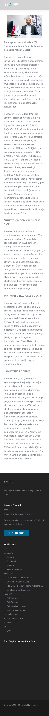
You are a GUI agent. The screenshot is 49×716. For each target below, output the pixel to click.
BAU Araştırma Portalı (14, 618)
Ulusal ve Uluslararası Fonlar (19, 577)
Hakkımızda (9, 557)
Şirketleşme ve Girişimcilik (18, 590)
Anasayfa (8, 553)
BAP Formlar (12, 602)
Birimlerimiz (9, 573)
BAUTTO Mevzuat (15, 569)
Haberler (8, 622)
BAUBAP (8, 594)
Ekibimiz (10, 565)
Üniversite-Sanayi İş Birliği (18, 582)
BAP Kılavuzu (13, 598)
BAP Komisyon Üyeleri (17, 606)
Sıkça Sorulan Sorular (16, 610)
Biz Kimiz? (11, 561)
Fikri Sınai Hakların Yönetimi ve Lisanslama (26, 586)
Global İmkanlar (11, 614)
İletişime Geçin (16, 533)
